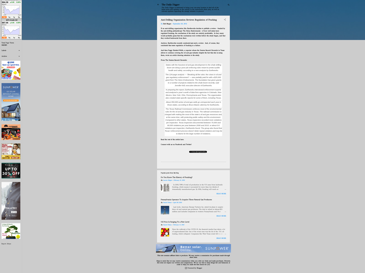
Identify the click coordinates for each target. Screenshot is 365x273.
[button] (225, 19)
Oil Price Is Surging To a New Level (175, 222)
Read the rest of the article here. (172, 139)
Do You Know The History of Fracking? (176, 177)
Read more (221, 194)
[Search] (229, 5)
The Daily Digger (171, 4)
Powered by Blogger (194, 268)
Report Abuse (6, 244)
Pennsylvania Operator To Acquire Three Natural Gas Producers (186, 200)
